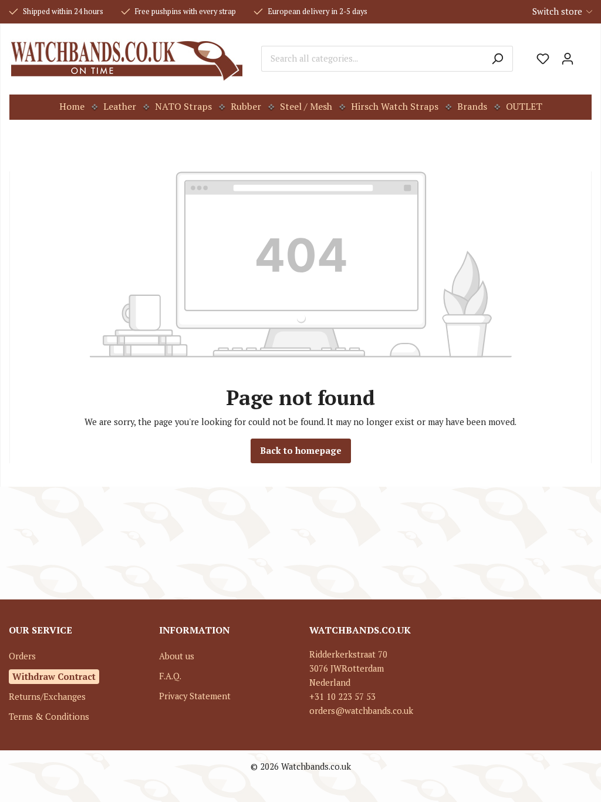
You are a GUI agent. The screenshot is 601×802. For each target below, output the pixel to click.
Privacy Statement (195, 696)
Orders (22, 656)
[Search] (497, 59)
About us (176, 656)
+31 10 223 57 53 (342, 696)
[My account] (567, 58)
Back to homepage (301, 450)
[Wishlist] (543, 58)
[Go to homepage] (126, 58)
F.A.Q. (170, 676)
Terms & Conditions (49, 716)
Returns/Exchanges (47, 696)
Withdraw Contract (54, 676)
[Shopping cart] (586, 54)
